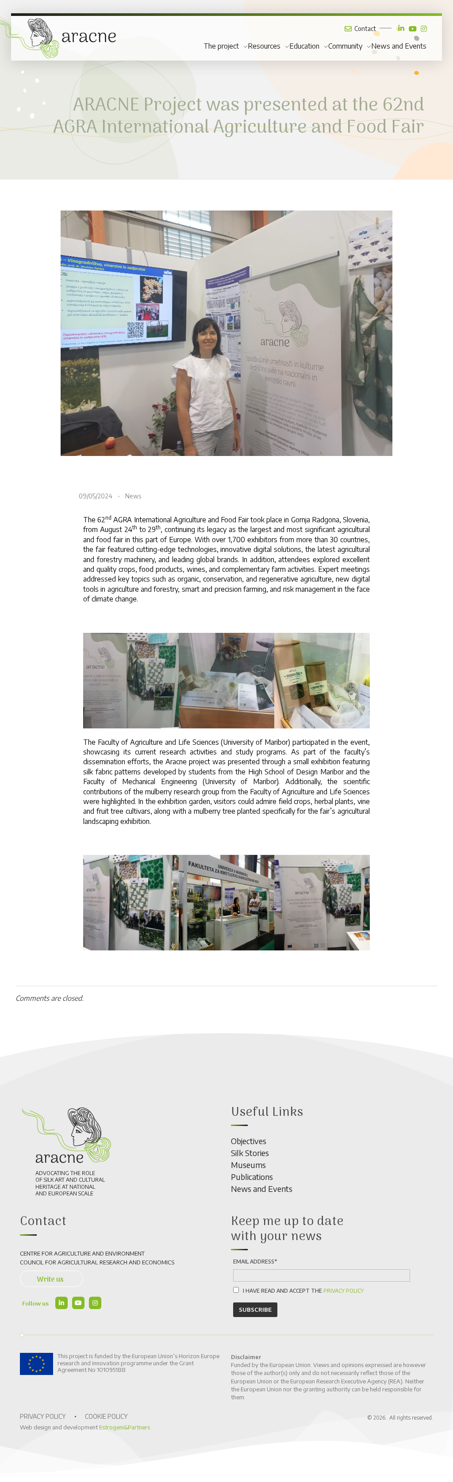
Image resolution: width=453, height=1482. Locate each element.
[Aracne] (66, 1135)
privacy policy (343, 1290)
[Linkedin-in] (61, 1303)
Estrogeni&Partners (124, 1427)
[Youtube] (78, 1303)
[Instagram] (95, 1303)
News (133, 496)
